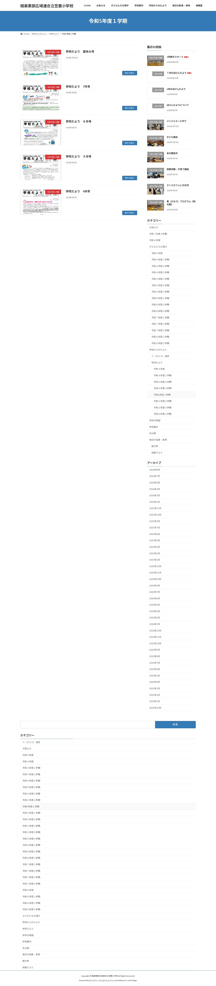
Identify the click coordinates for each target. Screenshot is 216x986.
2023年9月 (154, 649)
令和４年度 (157, 253)
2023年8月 (154, 656)
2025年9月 (154, 521)
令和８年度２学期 (160, 343)
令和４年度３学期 (160, 272)
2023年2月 (154, 694)
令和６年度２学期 (160, 304)
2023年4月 (154, 682)
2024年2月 (154, 617)
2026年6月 (154, 482)
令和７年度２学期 (158, 233)
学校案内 (153, 426)
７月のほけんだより (179, 72)
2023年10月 (155, 643)
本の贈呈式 (172, 153)
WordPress (94, 980)
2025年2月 (154, 553)
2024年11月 (155, 572)
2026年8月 (154, 469)
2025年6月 (154, 534)
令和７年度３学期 (160, 330)
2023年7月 (154, 662)
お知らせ (153, 227)
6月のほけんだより (176, 88)
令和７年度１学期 (160, 317)
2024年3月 (154, 611)
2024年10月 (155, 579)
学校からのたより (158, 349)
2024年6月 (154, 598)
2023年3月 (154, 688)
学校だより (157, 362)
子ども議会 (172, 137)
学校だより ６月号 (78, 121)
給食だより (157, 452)
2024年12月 (155, 566)
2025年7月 (154, 527)
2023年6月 (154, 669)
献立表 (154, 446)
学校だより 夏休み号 (80, 51)
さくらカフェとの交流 (178, 185)
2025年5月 (154, 540)
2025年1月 (154, 559)
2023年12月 (155, 630)
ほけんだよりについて (178, 104)
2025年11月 (155, 508)
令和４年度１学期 (160, 259)
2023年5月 (154, 675)
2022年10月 (155, 707)
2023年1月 (154, 701)
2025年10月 (155, 514)
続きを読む (129, 73)
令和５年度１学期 (160, 279)
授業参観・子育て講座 (178, 169)
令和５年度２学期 (160, 285)
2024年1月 (154, 624)
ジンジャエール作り (176, 121)
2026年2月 (154, 495)
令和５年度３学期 (160, 291)
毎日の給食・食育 (158, 439)
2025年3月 (154, 547)
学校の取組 (154, 420)
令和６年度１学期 (160, 298)
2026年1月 (154, 501)
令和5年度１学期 (162, 394)
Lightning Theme (108, 980)
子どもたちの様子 (158, 246)
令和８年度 (154, 240)
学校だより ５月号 (78, 156)
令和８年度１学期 (160, 336)
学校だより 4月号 (78, 191)
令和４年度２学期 (160, 266)
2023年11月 (155, 637)
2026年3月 (154, 489)
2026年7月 (154, 476)
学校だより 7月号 (78, 86)
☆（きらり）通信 (160, 356)
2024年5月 (154, 604)
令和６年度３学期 (160, 311)
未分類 (152, 433)
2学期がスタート (178, 56)
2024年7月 (154, 592)
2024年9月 (154, 585)
